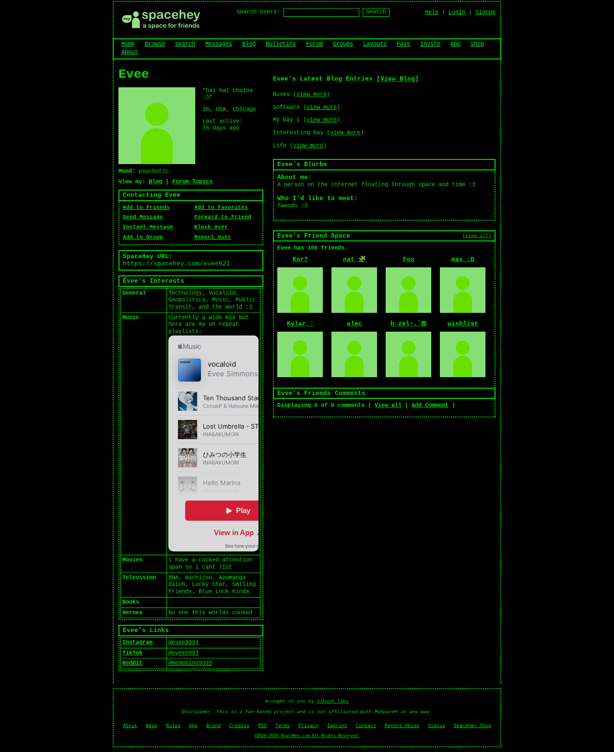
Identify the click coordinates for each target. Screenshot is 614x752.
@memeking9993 (190, 663)
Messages (218, 44)
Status (436, 725)
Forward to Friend (222, 217)
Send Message (143, 217)
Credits (239, 725)
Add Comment (430, 405)
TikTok (132, 653)
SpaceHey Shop (472, 725)
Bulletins (281, 44)
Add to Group (143, 237)
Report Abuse (402, 725)
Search (376, 12)
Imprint (337, 725)
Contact (366, 725)
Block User (211, 227)
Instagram (137, 642)
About (129, 52)
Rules (173, 725)
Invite (430, 44)
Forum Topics (192, 182)
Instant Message (148, 227)
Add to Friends (146, 207)
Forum (314, 44)
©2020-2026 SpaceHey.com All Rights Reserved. (307, 736)
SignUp (485, 12)
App (455, 44)
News (151, 725)
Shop (477, 44)
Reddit (132, 663)
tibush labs (333, 701)
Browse (155, 44)
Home (128, 44)
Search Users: (258, 12)
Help (431, 12)
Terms (282, 725)
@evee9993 (183, 653)
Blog (249, 44)
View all (388, 405)
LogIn (457, 12)
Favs (403, 44)
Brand (213, 725)
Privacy (308, 725)
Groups (343, 44)
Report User (212, 237)
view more (311, 94)
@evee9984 (183, 642)
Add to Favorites (221, 207)
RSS (262, 725)
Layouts (375, 44)
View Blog (397, 79)
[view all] (476, 236)
